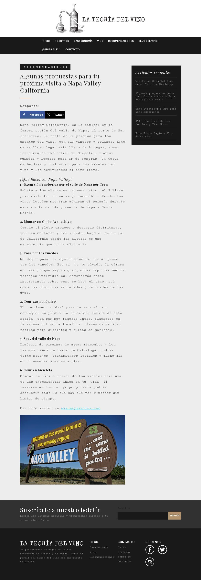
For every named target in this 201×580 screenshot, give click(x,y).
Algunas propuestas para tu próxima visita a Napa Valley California (155, 96)
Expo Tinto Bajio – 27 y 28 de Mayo (154, 135)
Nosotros (62, 41)
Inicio (46, 41)
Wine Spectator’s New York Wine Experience (155, 110)
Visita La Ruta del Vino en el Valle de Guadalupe (154, 82)
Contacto (72, 49)
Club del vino (148, 41)
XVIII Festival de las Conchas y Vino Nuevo (152, 123)
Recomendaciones (121, 41)
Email (124, 508)
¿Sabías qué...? (51, 49)
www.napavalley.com (80, 408)
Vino (100, 41)
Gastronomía (83, 41)
